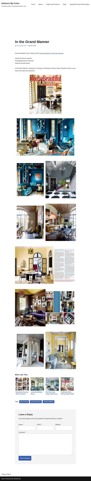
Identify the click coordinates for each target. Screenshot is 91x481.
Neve (3, 478)
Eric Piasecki (24, 401)
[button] (35, 4)
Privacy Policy (6, 474)
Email (39, 424)
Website (58, 424)
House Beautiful (36, 401)
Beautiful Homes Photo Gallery (79, 4)
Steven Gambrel (48, 401)
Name (21, 424)
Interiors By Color (21, 45)
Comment (22, 432)
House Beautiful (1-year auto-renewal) (52, 53)
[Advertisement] (45, 26)
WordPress (17, 478)
